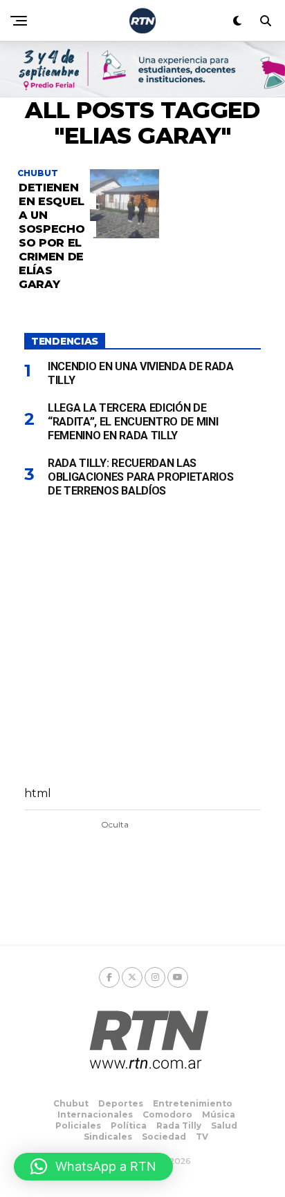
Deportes (120, 1103)
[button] (93, 1166)
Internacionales (95, 1114)
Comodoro (167, 1114)
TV (202, 1136)
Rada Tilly (178, 1125)
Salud (224, 1125)
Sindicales (108, 1136)
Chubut (71, 1103)
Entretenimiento (192, 1103)
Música (218, 1114)
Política (129, 1125)
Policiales (78, 1125)
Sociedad (164, 1136)
